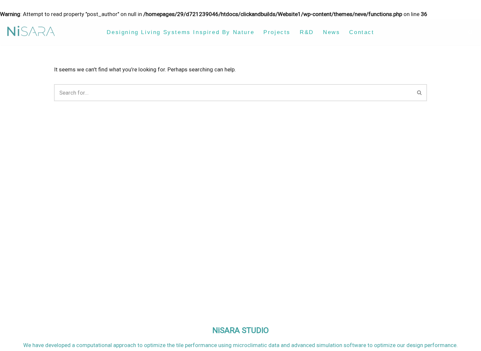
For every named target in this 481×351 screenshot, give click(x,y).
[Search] (470, 31)
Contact (361, 32)
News (331, 32)
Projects (277, 32)
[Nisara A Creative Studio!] (31, 32)
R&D (307, 32)
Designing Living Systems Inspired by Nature (180, 32)
